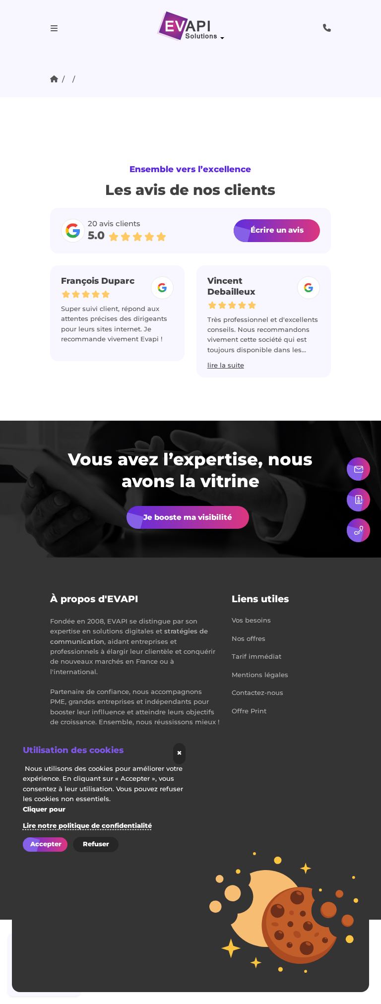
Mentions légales (260, 675)
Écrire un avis (277, 230)
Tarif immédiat (256, 657)
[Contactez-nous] (358, 469)
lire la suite (150, 366)
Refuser (96, 844)
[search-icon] (327, 28)
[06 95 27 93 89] (358, 530)
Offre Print (249, 711)
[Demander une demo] (358, 499)
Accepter (46, 844)
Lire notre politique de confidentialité (87, 826)
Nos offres (248, 639)
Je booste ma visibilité (187, 517)
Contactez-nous (257, 693)
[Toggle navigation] (54, 28)
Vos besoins (251, 621)
